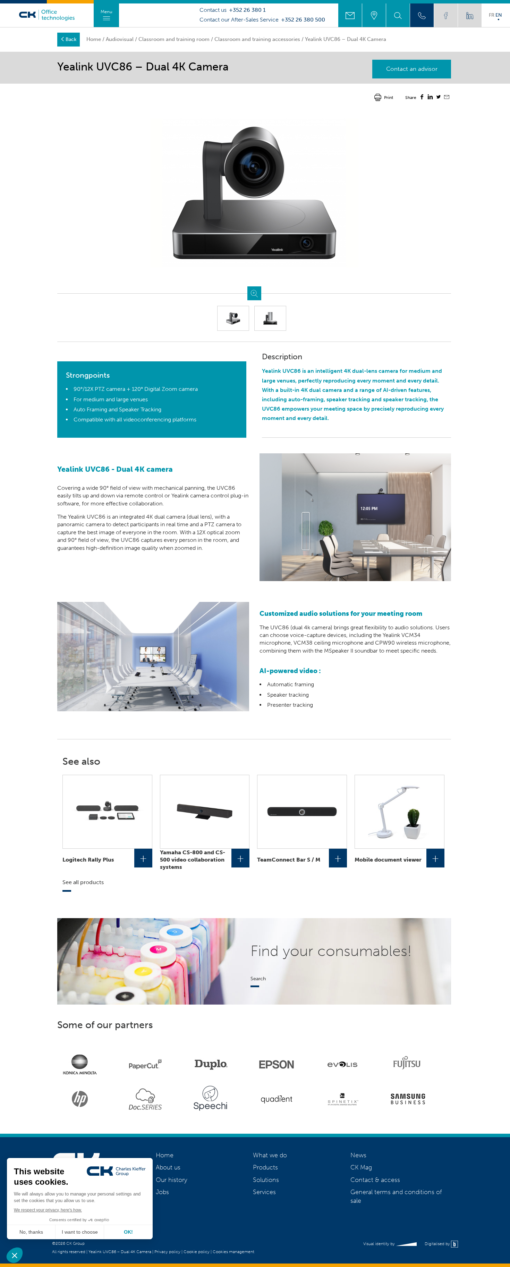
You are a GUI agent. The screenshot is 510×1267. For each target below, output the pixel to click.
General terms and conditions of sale (396, 1196)
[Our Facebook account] (446, 15)
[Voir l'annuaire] (422, 15)
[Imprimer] (377, 97)
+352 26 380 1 (247, 10)
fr (491, 15)
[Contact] (350, 15)
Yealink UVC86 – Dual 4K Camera (119, 1251)
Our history (171, 1180)
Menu (106, 11)
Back (71, 39)
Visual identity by (379, 1243)
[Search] (398, 15)
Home (93, 39)
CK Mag (361, 1167)
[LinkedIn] (430, 98)
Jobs (162, 1192)
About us (168, 1167)
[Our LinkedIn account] (470, 15)
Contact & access (375, 1180)
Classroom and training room (174, 39)
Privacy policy (167, 1251)
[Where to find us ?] (374, 15)
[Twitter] (438, 98)
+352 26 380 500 (303, 20)
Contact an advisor (411, 68)
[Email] (446, 98)
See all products (83, 882)
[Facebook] (422, 98)
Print (388, 97)
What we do (270, 1155)
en (498, 15)
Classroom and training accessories (257, 39)
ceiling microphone (338, 642)
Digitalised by (438, 1243)
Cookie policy (197, 1251)
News (358, 1155)
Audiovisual (120, 39)
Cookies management (233, 1251)
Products (265, 1167)
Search (258, 978)
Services (264, 1192)
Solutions (266, 1180)
